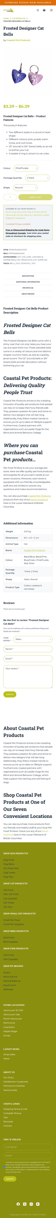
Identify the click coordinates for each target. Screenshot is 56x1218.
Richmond (11, 212)
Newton (27, 215)
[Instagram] (31, 1204)
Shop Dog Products (15, 853)
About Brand (28, 294)
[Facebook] (18, 1204)
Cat (18, 263)
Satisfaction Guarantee (15, 1082)
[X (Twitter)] (24, 1204)
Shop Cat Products (15, 883)
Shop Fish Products (15, 948)
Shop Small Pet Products (19, 913)
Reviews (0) (28, 288)
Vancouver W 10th (13, 1010)
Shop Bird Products (16, 931)
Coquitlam (37, 215)
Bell (12, 263)
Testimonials (10, 1090)
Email (9, 658)
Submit (10, 694)
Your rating (7, 639)
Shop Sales (9, 1054)
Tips (5, 1117)
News (6, 1058)
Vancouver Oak (24, 212)
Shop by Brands (13, 966)
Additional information (28, 282)
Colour (6, 168)
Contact (7, 1126)
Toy (33, 263)
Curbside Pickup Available (18, 224)
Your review (12, 668)
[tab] (28, 276)
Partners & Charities (14, 1086)
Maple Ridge (10, 1031)
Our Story (8, 1077)
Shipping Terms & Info (15, 1109)
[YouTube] (37, 1204)
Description (28, 276)
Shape (6, 187)
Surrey (20, 215)
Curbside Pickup (12, 1113)
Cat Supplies (40, 260)
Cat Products (24, 260)
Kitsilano (36, 212)
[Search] (38, 10)
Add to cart (35, 197)
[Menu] (51, 10)
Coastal (25, 263)
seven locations (39, 499)
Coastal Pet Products (18, 40)
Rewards (8, 1121)
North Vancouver (12, 1018)
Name (9, 649)
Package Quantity (12, 178)
